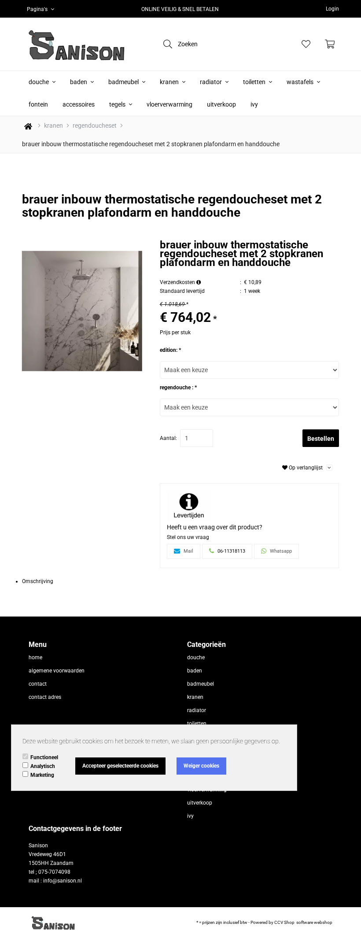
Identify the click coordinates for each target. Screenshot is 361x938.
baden (79, 81)
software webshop (314, 922)
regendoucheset (95, 125)
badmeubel (124, 81)
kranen (170, 81)
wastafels (301, 81)
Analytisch (42, 766)
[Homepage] (75, 44)
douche (39, 81)
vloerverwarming (169, 104)
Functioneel (44, 757)
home (35, 657)
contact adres (45, 697)
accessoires (79, 104)
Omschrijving (37, 581)
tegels (118, 104)
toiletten (255, 81)
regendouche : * (178, 387)
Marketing (42, 775)
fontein (38, 104)
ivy (254, 104)
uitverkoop (221, 104)
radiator (211, 81)
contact (38, 684)
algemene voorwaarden (57, 671)
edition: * (170, 350)
